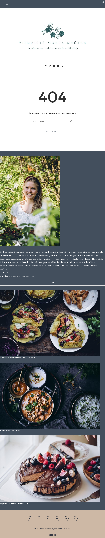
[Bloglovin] (63, 66)
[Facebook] (42, 66)
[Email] (58, 66)
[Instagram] (46, 66)
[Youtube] (54, 66)
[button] (103, 2)
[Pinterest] (50, 66)
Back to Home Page (52, 131)
